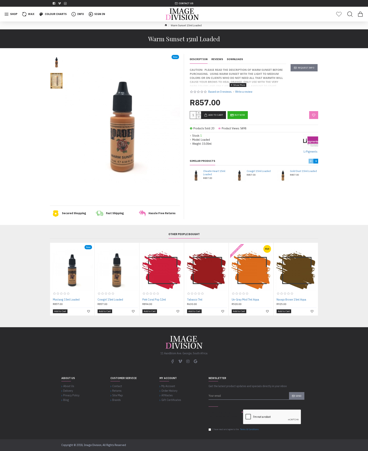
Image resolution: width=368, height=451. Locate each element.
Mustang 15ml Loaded (66, 299)
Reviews (217, 59)
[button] (311, 161)
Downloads (235, 59)
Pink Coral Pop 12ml (154, 299)
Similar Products (202, 161)
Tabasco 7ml (194, 299)
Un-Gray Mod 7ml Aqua (245, 299)
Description (199, 59)
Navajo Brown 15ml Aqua (291, 299)
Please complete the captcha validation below (223, 414)
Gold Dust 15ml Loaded (303, 171)
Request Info (306, 67)
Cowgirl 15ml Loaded (259, 171)
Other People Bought (184, 234)
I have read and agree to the (235, 429)
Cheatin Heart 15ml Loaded (214, 173)
